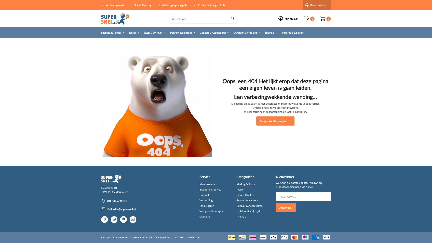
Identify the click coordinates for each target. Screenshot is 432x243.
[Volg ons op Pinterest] (123, 219)
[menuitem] (115, 32)
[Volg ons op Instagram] (114, 219)
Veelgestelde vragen (211, 211)
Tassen (133, 32)
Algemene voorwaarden (142, 237)
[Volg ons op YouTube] (133, 219)
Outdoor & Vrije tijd (245, 32)
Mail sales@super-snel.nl (121, 209)
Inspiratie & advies (293, 32)
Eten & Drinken (153, 32)
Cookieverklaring (193, 237)
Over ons (204, 216)
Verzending (206, 200)
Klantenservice (208, 184)
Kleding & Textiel (111, 32)
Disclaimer (178, 237)
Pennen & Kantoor (181, 32)
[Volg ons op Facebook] (104, 219)
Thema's (269, 32)
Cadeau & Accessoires (213, 32)
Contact (204, 194)
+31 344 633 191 (117, 200)
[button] (317, 5)
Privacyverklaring (163, 237)
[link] (115, 19)
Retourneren (206, 205)
